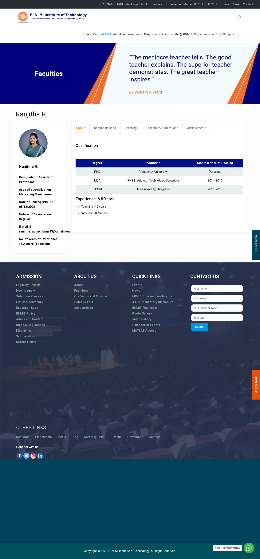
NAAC (111, 4)
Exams (224, 4)
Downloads (135, 437)
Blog (75, 437)
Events (137, 285)
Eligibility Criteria (28, 285)
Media (187, 4)
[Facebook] (20, 456)
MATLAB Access (144, 330)
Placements (43, 437)
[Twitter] (26, 456)
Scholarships (25, 336)
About (78, 285)
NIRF (120, 4)
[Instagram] (33, 456)
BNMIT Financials (144, 308)
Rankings (132, 4)
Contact (248, 4)
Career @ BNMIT (95, 437)
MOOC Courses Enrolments (152, 296)
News (136, 290)
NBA (101, 4)
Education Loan (27, 308)
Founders (81, 290)
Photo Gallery (142, 313)
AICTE (145, 4)
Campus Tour (83, 302)
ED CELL (212, 4)
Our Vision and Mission (90, 296)
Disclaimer (24, 330)
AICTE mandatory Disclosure (153, 302)
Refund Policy (26, 342)
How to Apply (25, 290)
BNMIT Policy (25, 313)
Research (23, 437)
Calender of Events (146, 325)
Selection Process (29, 296)
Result (117, 437)
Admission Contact (29, 319)
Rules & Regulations (30, 325)
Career (236, 4)
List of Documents (29, 302)
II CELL (199, 4)
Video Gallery (141, 319)
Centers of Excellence (166, 4)
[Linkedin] (40, 456)
